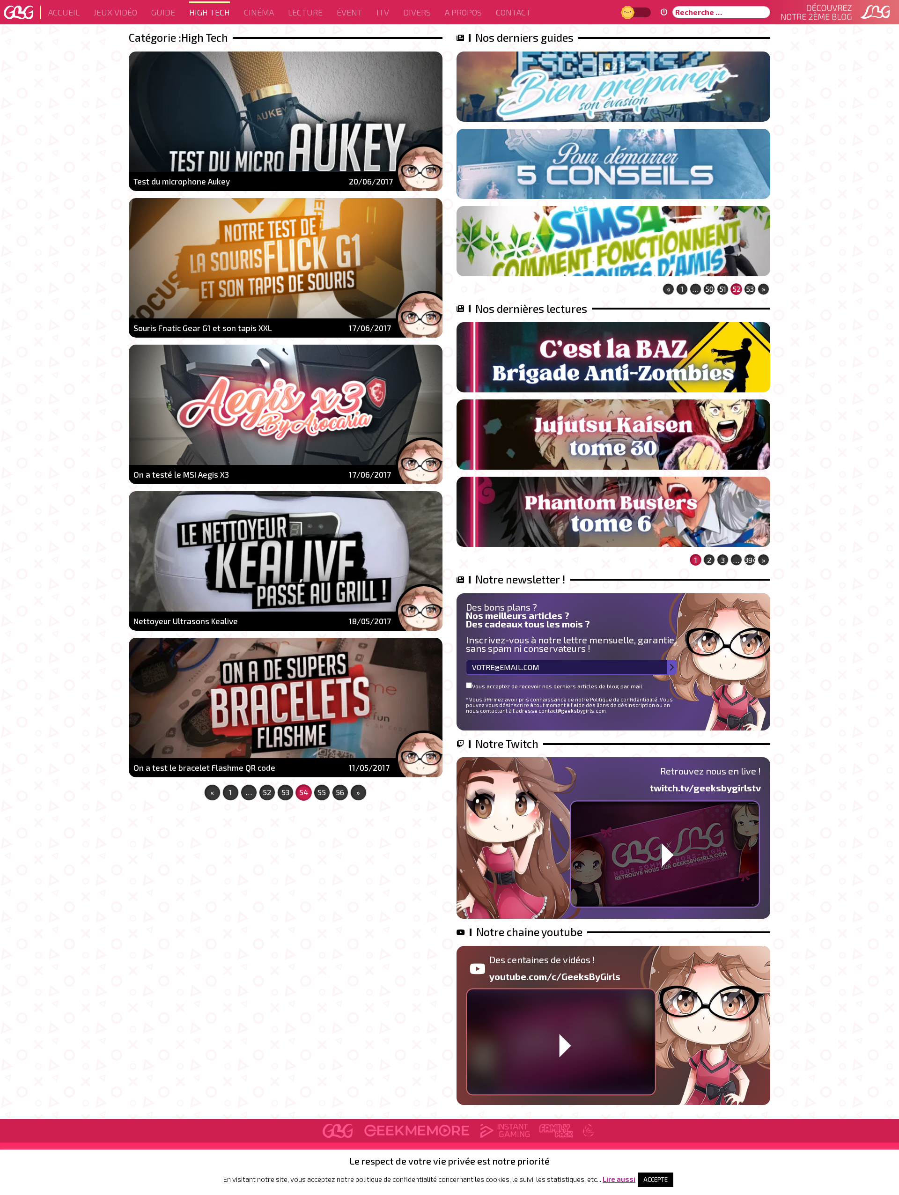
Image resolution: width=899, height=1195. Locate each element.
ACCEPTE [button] (655, 1179)
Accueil (64, 12)
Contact (513, 12)
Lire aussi (619, 1179)
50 (709, 288)
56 (340, 792)
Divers (417, 12)
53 (285, 792)
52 (267, 792)
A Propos (463, 12)
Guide (163, 12)
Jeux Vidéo (115, 12)
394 (750, 559)
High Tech (209, 12)
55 (321, 792)
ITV (382, 12)
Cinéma (259, 12)
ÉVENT (349, 12)
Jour (628, 11)
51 (722, 288)
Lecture (305, 12)
